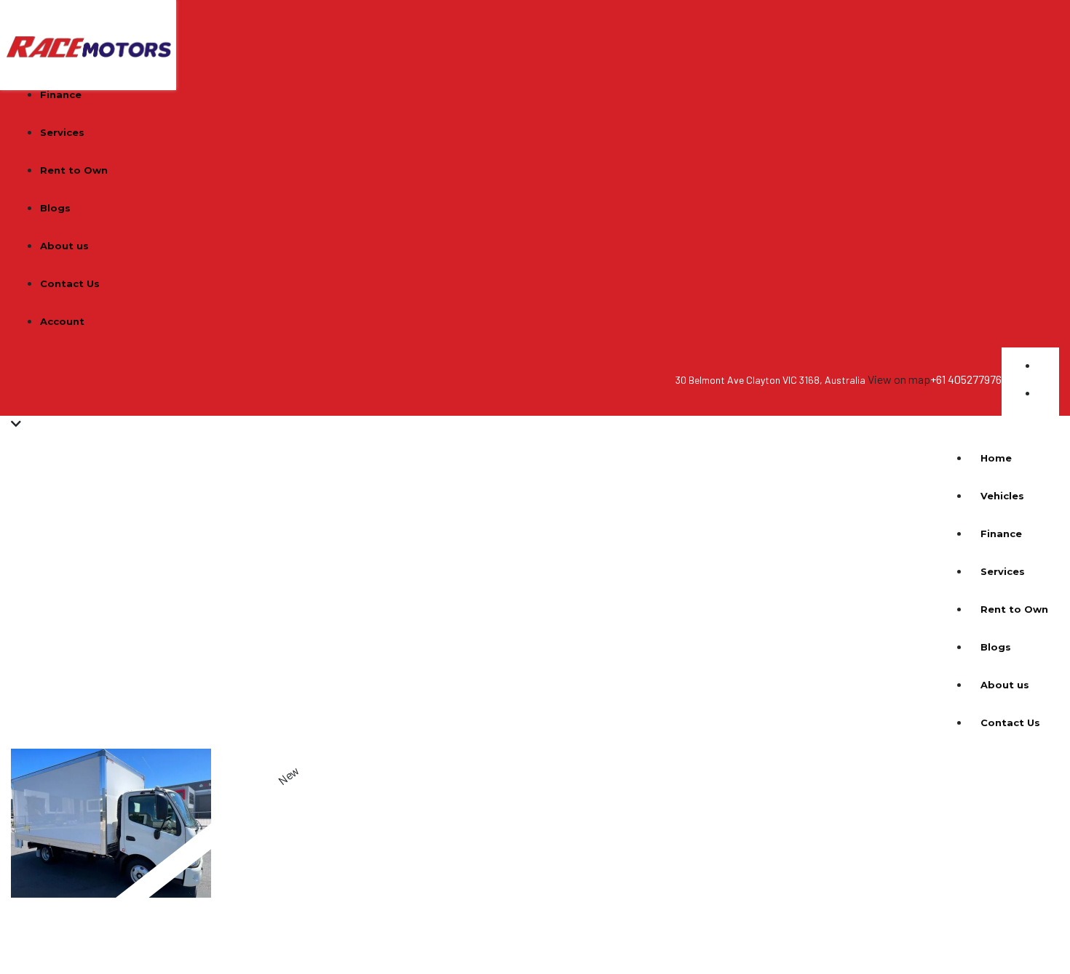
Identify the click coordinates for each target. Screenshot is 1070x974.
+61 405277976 (966, 379)
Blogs (55, 208)
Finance (61, 94)
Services (62, 132)
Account (62, 321)
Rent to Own (74, 170)
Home (996, 458)
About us (64, 245)
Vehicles (1002, 496)
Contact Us (70, 283)
